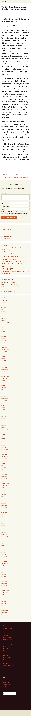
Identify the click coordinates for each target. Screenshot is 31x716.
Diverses (5, 630)
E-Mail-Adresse (5, 206)
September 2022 (5, 403)
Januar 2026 (4, 314)
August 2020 (4, 458)
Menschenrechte (16, 254)
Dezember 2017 (4, 530)
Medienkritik (17, 252)
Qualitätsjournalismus (7, 261)
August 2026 (4, 300)
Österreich (5, 273)
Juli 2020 (3, 461)
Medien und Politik (6, 254)
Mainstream (10, 252)
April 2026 (3, 307)
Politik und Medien (11, 257)
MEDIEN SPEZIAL (6, 641)
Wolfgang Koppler (16, 271)
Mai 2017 (3, 545)
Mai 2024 (3, 358)
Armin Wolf (3, 247)
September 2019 (5, 483)
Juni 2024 (3, 356)
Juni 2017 (3, 543)
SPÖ (2, 263)
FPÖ (2, 250)
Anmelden (5, 680)
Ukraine (22, 264)
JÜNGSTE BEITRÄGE (7, 637)
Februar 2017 (4, 552)
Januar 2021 (4, 447)
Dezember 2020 (4, 449)
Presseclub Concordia (7, 259)
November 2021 (4, 425)
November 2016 (4, 559)
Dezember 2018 (4, 503)
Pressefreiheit (15, 259)
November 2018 (4, 505)
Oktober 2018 (4, 507)
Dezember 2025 (4, 316)
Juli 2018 (3, 514)
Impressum (5, 699)
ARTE (7, 247)
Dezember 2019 (4, 476)
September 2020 (5, 456)
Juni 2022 (3, 409)
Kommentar (4, 193)
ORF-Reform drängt (5, 232)
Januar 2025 (4, 340)
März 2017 (3, 550)
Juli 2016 (3, 568)
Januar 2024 (4, 367)
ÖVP (9, 273)
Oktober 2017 (4, 534)
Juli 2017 (3, 541)
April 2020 (3, 467)
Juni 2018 (3, 516)
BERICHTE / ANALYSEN (7, 628)
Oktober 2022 (4, 400)
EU (28, 247)
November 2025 (4, 318)
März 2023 (3, 389)
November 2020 (4, 452)
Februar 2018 (4, 525)
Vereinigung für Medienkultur (12, 268)
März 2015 (3, 603)
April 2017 (3, 547)
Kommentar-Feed (6, 684)
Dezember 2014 (4, 610)
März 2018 (3, 523)
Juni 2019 (3, 490)
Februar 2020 (4, 472)
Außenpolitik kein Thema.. (6, 229)
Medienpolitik (6, 655)
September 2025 (5, 322)
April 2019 (3, 494)
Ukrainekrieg (4, 266)
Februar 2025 (4, 338)
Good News (5, 635)
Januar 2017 (4, 554)
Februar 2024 (4, 365)
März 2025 (3, 336)
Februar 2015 (4, 605)
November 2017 (4, 532)
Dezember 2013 (4, 619)
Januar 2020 (4, 474)
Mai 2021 (3, 438)
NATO (21, 254)
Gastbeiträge (6, 633)
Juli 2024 (3, 354)
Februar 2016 (4, 579)
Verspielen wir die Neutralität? (17, 286)
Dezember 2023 (4, 369)
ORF (3, 256)
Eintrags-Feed (6, 682)
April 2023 (3, 387)
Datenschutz (5, 703)
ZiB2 (22, 271)
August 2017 (4, 539)
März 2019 (3, 496)
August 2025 (4, 325)
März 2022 (3, 416)
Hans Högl (7, 250)
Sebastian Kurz (26, 261)
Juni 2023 (3, 383)
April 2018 (3, 521)
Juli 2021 (3, 434)
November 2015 (4, 585)
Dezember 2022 (4, 396)
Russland (15, 261)
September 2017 (5, 536)
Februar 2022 (4, 418)
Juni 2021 (3, 436)
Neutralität (25, 254)
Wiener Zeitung (6, 271)
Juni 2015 (3, 596)
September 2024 (5, 349)
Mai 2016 (3, 572)
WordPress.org (6, 686)
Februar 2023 (4, 391)
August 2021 (4, 432)
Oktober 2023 (4, 374)
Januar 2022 (4, 420)
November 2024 (4, 345)
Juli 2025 (3, 327)
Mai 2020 (3, 465)
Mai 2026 (3, 305)
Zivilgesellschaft (26, 271)
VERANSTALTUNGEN (7, 667)
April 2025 (3, 334)
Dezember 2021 (4, 423)
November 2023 (4, 371)
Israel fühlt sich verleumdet (7, 236)
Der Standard (18, 248)
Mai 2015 (3, 599)
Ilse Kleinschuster (13, 250)
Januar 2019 (4, 501)
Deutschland (25, 247)
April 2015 (3, 601)
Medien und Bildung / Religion (9, 644)
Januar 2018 (4, 527)
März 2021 (3, 443)
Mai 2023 (3, 385)
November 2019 (4, 478)
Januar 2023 (4, 394)
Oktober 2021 (4, 427)
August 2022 (4, 405)
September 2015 (5, 590)
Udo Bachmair (14, 263)
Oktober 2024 (4, 347)
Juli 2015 (3, 594)
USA (9, 266)
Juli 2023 (3, 380)
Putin (19, 259)
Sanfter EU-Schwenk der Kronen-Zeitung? (17, 177)
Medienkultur (22, 252)
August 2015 (4, 592)
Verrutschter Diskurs (5, 238)
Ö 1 (2, 273)
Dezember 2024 (4, 342)
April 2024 (3, 360)
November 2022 (4, 398)
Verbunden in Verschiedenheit (7, 234)
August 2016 (4, 565)
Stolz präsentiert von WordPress (8, 713)
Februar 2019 (4, 498)
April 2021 (3, 441)
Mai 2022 (3, 412)
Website (3, 209)
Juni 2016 (3, 570)
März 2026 (3, 309)
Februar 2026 (4, 311)
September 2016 (5, 563)
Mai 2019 (3, 492)
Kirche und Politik (11, 291)
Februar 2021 (4, 445)
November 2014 (4, 612)
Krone (2, 252)
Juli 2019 (3, 487)
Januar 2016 (4, 581)
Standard (6, 264)
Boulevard (10, 247)
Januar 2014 (4, 617)
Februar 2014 (4, 614)
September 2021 (5, 429)
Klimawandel (25, 249)
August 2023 (4, 378)
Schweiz (20, 261)
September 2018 (5, 510)
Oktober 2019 (4, 481)
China (13, 248)
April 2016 (3, 574)
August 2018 (4, 512)
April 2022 (3, 414)
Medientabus (6, 659)
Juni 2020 (3, 463)
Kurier (5, 252)
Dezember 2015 (4, 583)
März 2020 (3, 469)
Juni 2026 (3, 302)
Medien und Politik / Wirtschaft (9, 646)
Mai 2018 (3, 518)
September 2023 (5, 376)
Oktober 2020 (4, 454)
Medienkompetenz (7, 648)
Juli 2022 (3, 407)
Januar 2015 (4, 608)
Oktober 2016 (4, 561)
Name (3, 203)
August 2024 (4, 351)
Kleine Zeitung (19, 250)
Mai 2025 (3, 331)
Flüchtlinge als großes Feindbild (11, 175)
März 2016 (3, 576)
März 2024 (3, 363)
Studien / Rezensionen (8, 665)
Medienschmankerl (7, 657)
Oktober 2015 (4, 588)
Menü (2, 1)
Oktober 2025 (4, 320)
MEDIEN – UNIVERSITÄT (7, 639)
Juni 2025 (3, 329)
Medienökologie (6, 653)
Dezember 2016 (4, 556)
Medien (13, 252)
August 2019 (4, 485)
